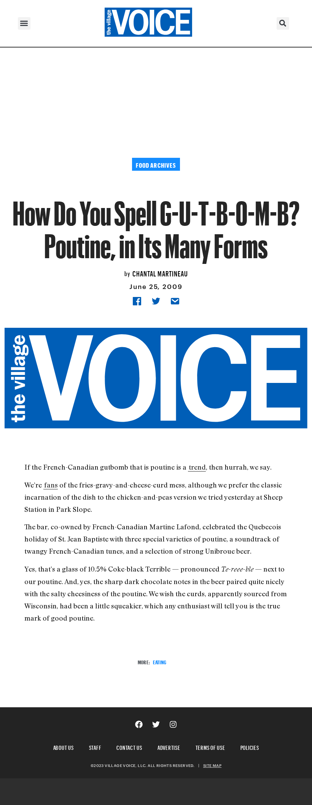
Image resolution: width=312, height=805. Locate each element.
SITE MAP (212, 765)
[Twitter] (156, 724)
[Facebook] (138, 724)
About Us (63, 746)
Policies (249, 746)
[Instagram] (173, 724)
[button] (24, 23)
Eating (159, 661)
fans (51, 485)
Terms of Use (210, 746)
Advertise (169, 746)
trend (197, 467)
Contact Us (129, 746)
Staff (95, 746)
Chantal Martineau (160, 272)
